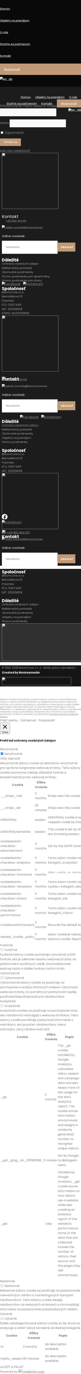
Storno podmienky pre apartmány (26, 276)
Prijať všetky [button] (9, 720)
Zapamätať (14, 132)
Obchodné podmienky (17, 272)
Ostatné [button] (6, 1314)
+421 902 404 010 (16, 221)
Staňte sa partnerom (15, 44)
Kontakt (5, 56)
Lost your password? (15, 150)
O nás (4, 32)
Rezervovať (12, 69)
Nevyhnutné (13, 754)
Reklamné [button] (7, 1281)
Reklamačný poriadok (17, 268)
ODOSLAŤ (67, 247)
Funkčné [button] (6, 945)
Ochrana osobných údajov (20, 264)
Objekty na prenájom (14, 20)
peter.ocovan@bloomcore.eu (24, 227)
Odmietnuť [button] (28, 720)
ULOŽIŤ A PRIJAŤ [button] (12, 1367)
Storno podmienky (15, 442)
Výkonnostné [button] (10, 973)
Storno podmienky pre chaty (22, 280)
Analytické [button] (8, 1001)
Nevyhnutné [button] (9, 749)
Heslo (4, 123)
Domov (5, 9)
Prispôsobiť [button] (46, 720)
